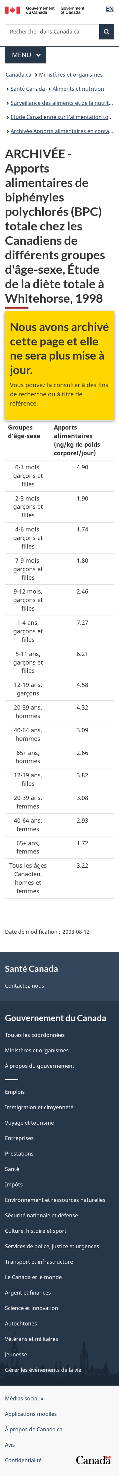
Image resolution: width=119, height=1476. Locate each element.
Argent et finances (28, 1292)
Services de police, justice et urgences (52, 1246)
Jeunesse (16, 1354)
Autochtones (21, 1323)
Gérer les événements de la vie (43, 1369)
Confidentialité (23, 1460)
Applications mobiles (31, 1413)
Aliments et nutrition (78, 88)
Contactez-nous (24, 985)
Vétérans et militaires (31, 1339)
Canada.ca (18, 74)
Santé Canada (28, 88)
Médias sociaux (24, 1398)
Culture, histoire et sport (35, 1230)
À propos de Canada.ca (33, 1429)
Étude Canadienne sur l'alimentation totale (64, 117)
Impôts (14, 1184)
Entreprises (19, 1138)
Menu (29, 54)
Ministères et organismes (71, 74)
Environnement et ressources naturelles (55, 1200)
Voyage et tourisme (29, 1122)
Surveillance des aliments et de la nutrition (64, 102)
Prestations (19, 1153)
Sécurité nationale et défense (41, 1215)
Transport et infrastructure (39, 1261)
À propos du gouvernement (39, 1065)
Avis (10, 1444)
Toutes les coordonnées (35, 1035)
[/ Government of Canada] (44, 9)
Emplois (15, 1091)
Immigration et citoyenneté (39, 1107)
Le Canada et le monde (33, 1277)
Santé (12, 1169)
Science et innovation (31, 1308)
